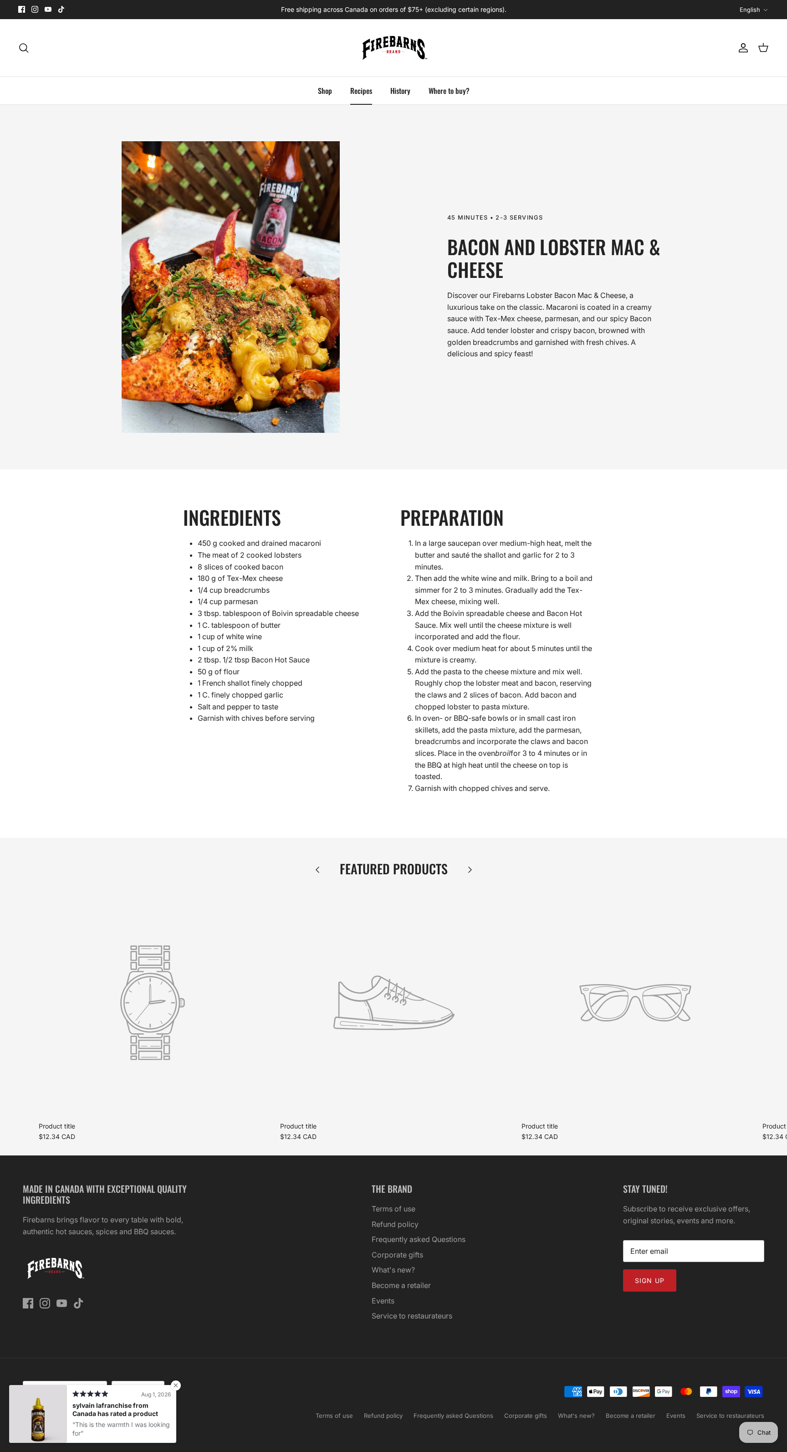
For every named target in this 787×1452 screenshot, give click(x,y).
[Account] (741, 47)
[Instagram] (34, 9)
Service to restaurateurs (412, 1315)
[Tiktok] (61, 9)
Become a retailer (401, 1285)
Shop (325, 90)
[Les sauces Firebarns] (393, 47)
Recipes (361, 90)
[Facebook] (21, 9)
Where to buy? (449, 90)
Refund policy (395, 1224)
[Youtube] (48, 9)
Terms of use (393, 1208)
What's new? (393, 1269)
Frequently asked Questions (418, 1239)
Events (383, 1300)
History (400, 90)
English (750, 9)
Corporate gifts (397, 1254)
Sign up (649, 1280)
